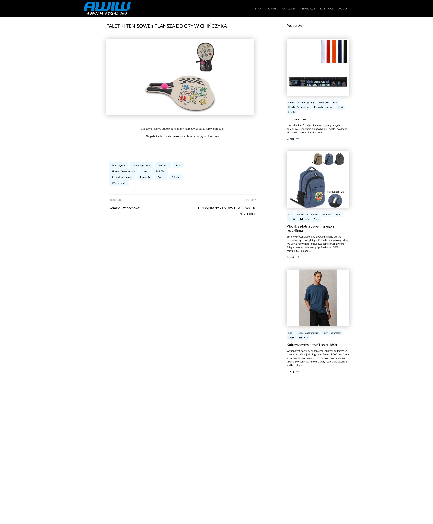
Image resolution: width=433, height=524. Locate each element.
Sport (161, 177)
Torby (316, 219)
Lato (145, 171)
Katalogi (288, 8)
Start (259, 8)
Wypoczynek (119, 183)
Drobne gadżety (141, 165)
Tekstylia (304, 219)
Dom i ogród (118, 165)
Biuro (291, 102)
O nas (272, 8)
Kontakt (327, 8)
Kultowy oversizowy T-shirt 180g (312, 345)
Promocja (145, 177)
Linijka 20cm (296, 119)
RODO (343, 8)
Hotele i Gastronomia (123, 171)
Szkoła (175, 177)
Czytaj (290, 138)
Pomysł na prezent (122, 177)
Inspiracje (307, 8)
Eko (178, 165)
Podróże (160, 171)
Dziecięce (163, 165)
